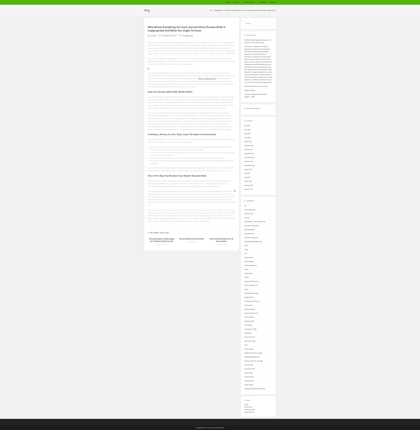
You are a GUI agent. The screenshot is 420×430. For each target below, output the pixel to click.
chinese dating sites (250, 265)
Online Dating (248, 349)
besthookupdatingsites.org (253, 241)
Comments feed (249, 410)
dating (246, 277)
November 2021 (249, 157)
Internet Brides (249, 317)
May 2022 (247, 134)
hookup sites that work (251, 301)
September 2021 (249, 165)
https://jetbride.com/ (251, 313)
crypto (246, 269)
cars (245, 253)
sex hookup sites (249, 369)
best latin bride (249, 234)
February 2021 (249, 185)
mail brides (247, 333)
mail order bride (249, 337)
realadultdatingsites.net (252, 357)
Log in (246, 404)
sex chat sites (248, 365)
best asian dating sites (251, 226)
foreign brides (248, 297)
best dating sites (249, 230)
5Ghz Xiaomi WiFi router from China (256, 86)
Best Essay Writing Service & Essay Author (221, 240)
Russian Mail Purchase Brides (191, 239)
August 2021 (248, 169)
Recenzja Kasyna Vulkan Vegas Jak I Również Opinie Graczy (161, 240)
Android (247, 218)
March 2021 (248, 181)
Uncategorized (187, 36)
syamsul (153, 36)
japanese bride (249, 321)
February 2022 (249, 146)
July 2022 (247, 126)
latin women (248, 325)
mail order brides (249, 341)
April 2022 (247, 138)
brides (246, 249)
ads (245, 206)
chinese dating (249, 261)
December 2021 (249, 153)
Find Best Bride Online (251, 293)
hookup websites (250, 309)
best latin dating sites (251, 238)
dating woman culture (251, 281)
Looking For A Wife (250, 329)
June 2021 (247, 177)
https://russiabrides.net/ (207, 79)
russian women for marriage (253, 361)
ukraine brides (249, 377)
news (246, 345)
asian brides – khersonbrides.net (254, 222)
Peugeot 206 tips (249, 90)
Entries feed (248, 407)
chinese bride (248, 257)
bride (246, 245)
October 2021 (248, 161)
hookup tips (248, 305)
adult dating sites (250, 210)
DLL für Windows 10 (250, 285)
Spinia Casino (248, 373)
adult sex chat (248, 214)
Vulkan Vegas (248, 385)
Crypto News (248, 273)
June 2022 (247, 130)
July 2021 (247, 173)
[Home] (210, 10)
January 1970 (248, 189)
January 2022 (248, 149)
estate (246, 289)
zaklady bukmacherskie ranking (254, 389)
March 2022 (248, 141)
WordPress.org (249, 412)
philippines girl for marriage (253, 353)
